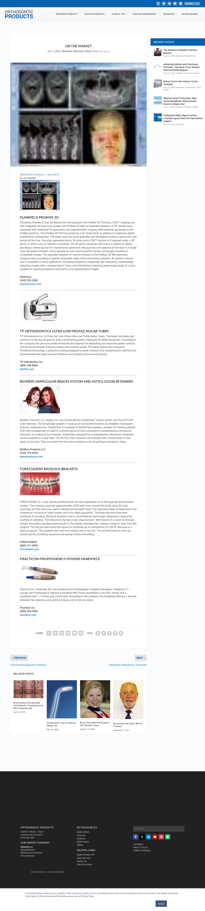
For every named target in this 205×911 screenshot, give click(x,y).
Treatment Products (66, 14)
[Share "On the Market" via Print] (81, 633)
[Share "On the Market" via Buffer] (68, 633)
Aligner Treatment (184, 73)
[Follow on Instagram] (161, 836)
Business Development (186, 56)
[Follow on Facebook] (135, 836)
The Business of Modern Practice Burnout (180, 51)
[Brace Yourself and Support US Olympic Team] (95, 699)
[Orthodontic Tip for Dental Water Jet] (62, 699)
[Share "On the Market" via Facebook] (49, 633)
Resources (168, 14)
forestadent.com (29, 549)
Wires (88, 51)
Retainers (78, 51)
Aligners (196, 73)
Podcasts (180, 124)
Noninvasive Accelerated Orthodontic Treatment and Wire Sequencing (28, 705)
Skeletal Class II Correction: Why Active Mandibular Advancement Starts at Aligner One (180, 101)
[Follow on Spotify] (167, 836)
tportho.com (27, 369)
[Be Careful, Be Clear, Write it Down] (128, 699)
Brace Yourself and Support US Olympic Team (95, 724)
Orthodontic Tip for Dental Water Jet (61, 724)
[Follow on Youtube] (154, 836)
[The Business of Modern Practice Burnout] (158, 52)
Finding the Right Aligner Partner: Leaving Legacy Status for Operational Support (183, 118)
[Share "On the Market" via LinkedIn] (62, 633)
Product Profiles (191, 107)
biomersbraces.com (31, 456)
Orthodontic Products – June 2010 (39, 174)
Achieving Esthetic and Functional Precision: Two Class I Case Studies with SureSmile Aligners (181, 67)
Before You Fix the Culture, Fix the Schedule (180, 83)
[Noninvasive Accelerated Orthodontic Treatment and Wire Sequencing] (28, 689)
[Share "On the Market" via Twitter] (55, 633)
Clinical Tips (118, 14)
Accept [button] (161, 903)
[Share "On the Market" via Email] (74, 633)
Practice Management (144, 14)
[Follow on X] (142, 836)
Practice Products (94, 14)
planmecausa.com (30, 284)
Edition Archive (190, 14)
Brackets (67, 51)
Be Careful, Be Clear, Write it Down (127, 725)
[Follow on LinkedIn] (148, 836)
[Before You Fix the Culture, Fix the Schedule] (158, 83)
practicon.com (28, 614)
